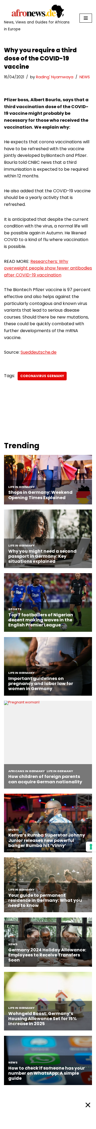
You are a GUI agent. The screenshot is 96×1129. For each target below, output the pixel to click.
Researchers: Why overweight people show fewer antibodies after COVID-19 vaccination (48, 268)
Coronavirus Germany (42, 376)
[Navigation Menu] (85, 18)
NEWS (84, 77)
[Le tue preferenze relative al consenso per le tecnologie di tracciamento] (91, 847)
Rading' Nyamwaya (54, 77)
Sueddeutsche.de (39, 352)
